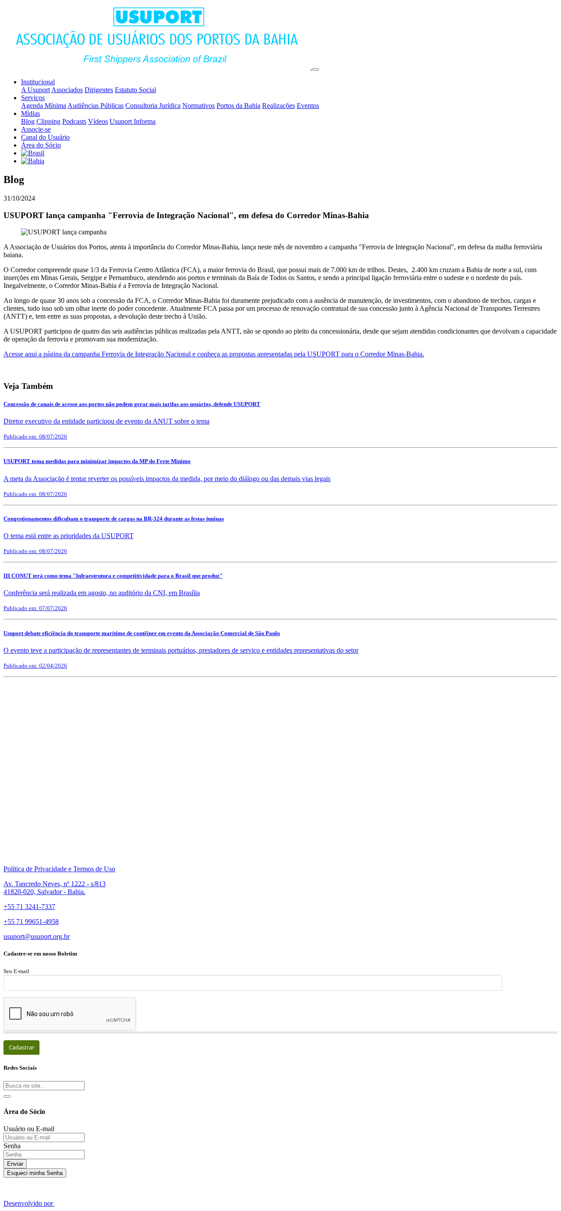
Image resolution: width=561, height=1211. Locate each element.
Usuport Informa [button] (133, 121)
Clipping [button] (48, 121)
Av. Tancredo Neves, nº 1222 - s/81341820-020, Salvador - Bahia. (55, 887)
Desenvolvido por (29, 1203)
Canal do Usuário (45, 137)
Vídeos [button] (98, 121)
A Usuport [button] (35, 89)
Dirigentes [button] (99, 89)
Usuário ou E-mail (29, 1128)
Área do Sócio (41, 145)
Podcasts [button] (74, 121)
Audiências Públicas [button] (95, 105)
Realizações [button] (278, 105)
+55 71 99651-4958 (31, 921)
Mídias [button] (30, 113)
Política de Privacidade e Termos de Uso (59, 869)
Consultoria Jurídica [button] (153, 105)
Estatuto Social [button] (135, 89)
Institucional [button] (38, 82)
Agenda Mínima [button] (43, 105)
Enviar (15, 1164)
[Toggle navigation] (315, 69)
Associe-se (36, 129)
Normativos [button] (198, 105)
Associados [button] (67, 89)
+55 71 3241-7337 (29, 906)
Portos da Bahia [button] (238, 105)
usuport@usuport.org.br (37, 936)
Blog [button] (28, 121)
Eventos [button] (308, 105)
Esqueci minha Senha (35, 1173)
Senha (12, 1146)
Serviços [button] (33, 97)
